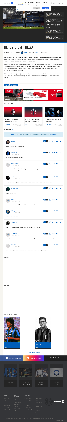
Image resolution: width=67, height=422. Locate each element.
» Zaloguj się (17, 400)
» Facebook (17, 411)
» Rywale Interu (28, 401)
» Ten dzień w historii (38, 399)
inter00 (25, 52)
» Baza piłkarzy (28, 398)
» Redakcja (7, 401)
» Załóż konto (17, 402)
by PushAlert (21, 9)
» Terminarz (27, 403)
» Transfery (27, 405)
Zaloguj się (60, 3)
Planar (61, 420)
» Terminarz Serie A (38, 411)
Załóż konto (53, 3)
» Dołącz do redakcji (17, 405)
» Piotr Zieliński (28, 410)
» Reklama (6, 403)
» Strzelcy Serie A (38, 407)
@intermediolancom (35, 358)
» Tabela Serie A (38, 403)
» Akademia (38, 415)
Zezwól (46, 8)
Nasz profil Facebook (14, 358)
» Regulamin (7, 405)
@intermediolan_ (54, 357)
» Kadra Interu (28, 407)
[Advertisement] (33, 271)
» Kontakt (6, 398)
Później (37, 8)
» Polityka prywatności (7, 408)
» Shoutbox (17, 408)
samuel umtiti (14, 85)
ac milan (7, 85)
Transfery (36, 52)
